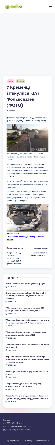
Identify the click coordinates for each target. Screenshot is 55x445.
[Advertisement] (27, 41)
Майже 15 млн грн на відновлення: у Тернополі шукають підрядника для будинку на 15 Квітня (26, 397)
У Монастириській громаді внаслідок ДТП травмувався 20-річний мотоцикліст (24, 309)
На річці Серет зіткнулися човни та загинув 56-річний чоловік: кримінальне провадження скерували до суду (27, 359)
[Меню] (50, 6)
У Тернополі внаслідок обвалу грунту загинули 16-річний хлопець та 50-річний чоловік (27, 321)
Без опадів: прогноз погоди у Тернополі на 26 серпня (26, 372)
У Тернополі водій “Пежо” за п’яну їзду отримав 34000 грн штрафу (23, 385)
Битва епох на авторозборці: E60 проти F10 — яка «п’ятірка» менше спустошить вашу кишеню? (27, 296)
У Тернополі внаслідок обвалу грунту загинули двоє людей (27, 345)
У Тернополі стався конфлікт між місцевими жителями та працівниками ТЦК (25, 333)
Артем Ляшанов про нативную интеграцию (25, 283)
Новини (20, 81)
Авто (11, 81)
